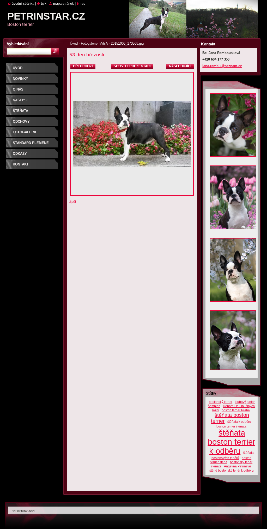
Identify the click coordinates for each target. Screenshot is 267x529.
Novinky (20, 79)
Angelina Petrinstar (237, 466)
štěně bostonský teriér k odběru (231, 470)
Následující (180, 66)
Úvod (74, 43)
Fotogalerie (25, 132)
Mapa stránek (63, 3)
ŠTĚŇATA (20, 111)
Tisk (43, 3)
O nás (18, 89)
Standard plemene (31, 143)
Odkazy (20, 154)
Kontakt (21, 164)
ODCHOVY (21, 121)
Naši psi (20, 100)
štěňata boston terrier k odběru (231, 441)
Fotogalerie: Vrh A (94, 43)
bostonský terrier (220, 401)
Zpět (72, 202)
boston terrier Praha (236, 410)
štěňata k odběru (239, 421)
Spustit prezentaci (132, 66)
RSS (83, 3)
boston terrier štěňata (231, 426)
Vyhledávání (18, 43)
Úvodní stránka (23, 3)
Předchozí (83, 66)
